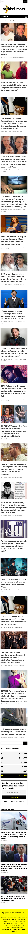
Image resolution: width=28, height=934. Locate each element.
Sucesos (14, 131)
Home (2, 20)
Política (19, 359)
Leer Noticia (21, 57)
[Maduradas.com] (14, 13)
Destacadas (10, 209)
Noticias (16, 57)
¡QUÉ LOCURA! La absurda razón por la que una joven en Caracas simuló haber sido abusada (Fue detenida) (13, 731)
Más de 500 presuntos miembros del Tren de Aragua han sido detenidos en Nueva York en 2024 (13, 898)
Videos (23, 169)
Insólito (15, 209)
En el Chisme (11, 57)
